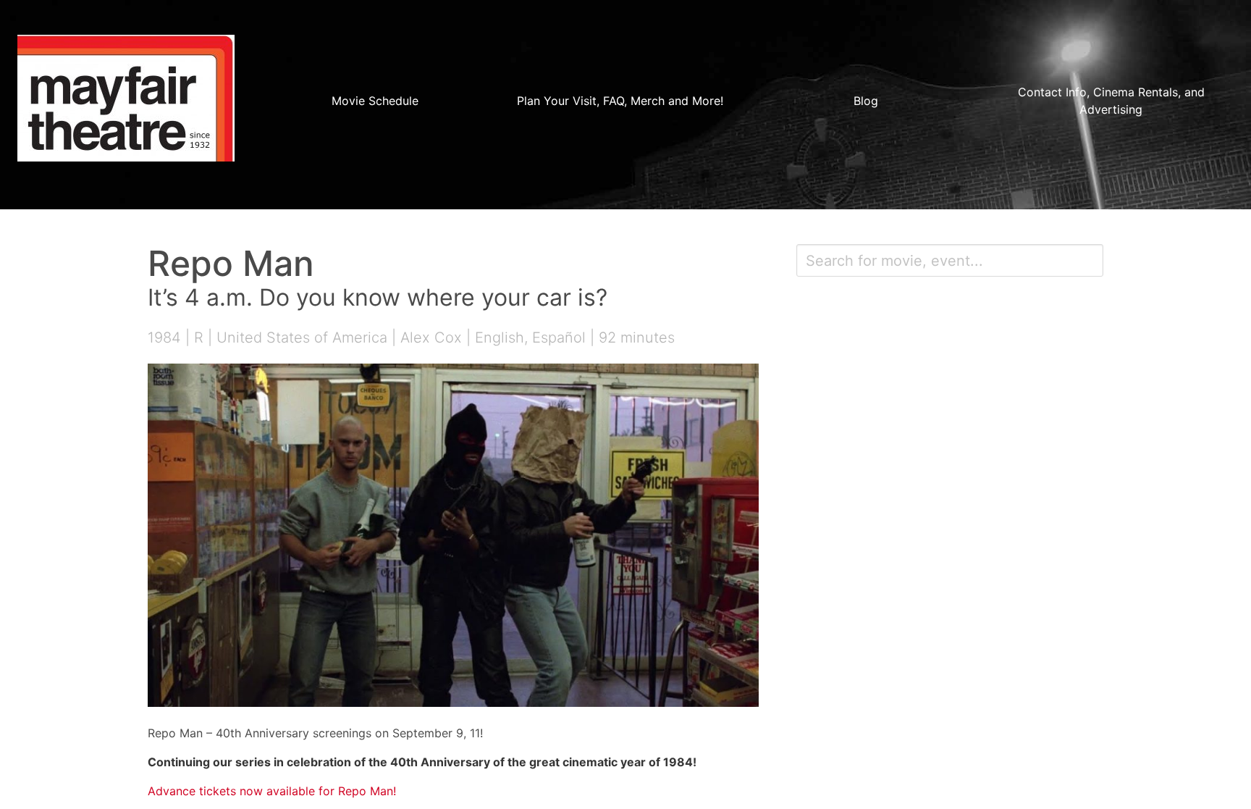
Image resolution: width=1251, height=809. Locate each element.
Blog (866, 100)
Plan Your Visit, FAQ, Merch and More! (620, 100)
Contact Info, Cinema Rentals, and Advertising (1111, 101)
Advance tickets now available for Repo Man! (272, 791)
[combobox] (949, 260)
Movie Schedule (375, 100)
